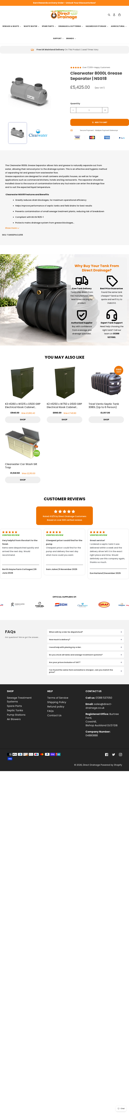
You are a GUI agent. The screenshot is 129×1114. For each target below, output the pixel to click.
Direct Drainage (91, 764)
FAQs (50, 711)
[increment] (105, 110)
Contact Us (54, 715)
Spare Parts (14, 706)
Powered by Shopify (111, 764)
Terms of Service (57, 698)
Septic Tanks (15, 710)
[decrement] (73, 110)
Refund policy (55, 706)
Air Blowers (14, 719)
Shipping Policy (56, 702)
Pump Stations (16, 715)
